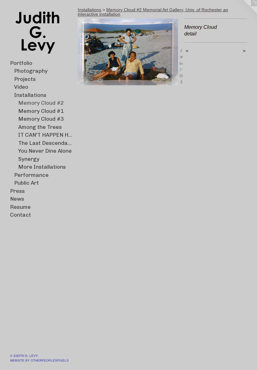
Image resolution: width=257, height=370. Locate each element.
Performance (31, 175)
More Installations (42, 167)
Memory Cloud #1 (41, 111)
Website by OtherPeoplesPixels (39, 360)
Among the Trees (40, 127)
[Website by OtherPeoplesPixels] (244, 12)
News (17, 199)
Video (21, 87)
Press (17, 191)
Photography (31, 71)
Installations (30, 95)
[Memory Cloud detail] (128, 51)
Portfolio (21, 63)
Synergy (28, 159)
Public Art (26, 183)
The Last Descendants (45, 143)
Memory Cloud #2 (41, 103)
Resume (20, 207)
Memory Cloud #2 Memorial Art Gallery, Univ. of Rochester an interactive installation (153, 12)
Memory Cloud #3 (41, 119)
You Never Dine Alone (45, 151)
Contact (20, 215)
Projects (25, 79)
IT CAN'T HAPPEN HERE (45, 135)
